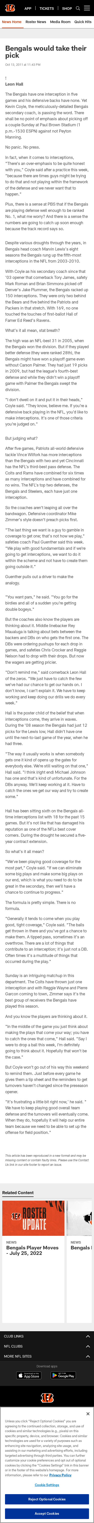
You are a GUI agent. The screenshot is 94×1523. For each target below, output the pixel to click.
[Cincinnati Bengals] (47, 1398)
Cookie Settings (47, 1485)
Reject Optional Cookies (47, 1499)
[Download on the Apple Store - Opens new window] (29, 1376)
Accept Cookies (47, 1513)
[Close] (87, 1413)
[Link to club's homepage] (10, 6)
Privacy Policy (60, 1475)
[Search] (78, 8)
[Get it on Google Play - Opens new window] (63, 1378)
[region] (47, 1465)
